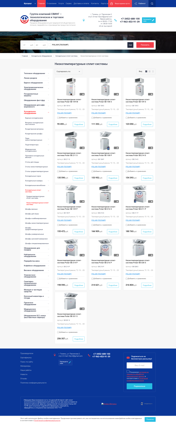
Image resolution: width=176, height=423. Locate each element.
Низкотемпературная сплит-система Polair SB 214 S (138, 154)
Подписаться (139, 386)
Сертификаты (26, 358)
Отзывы (23, 379)
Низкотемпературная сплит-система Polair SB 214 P (69, 261)
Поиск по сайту (26, 362)
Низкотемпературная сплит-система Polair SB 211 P (138, 208)
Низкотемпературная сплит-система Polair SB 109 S (138, 100)
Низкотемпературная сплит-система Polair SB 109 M (69, 100)
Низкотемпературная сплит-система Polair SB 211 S (69, 154)
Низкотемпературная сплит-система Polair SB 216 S (103, 208)
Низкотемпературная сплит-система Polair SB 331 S (69, 315)
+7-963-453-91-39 (130, 21)
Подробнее (78, 124)
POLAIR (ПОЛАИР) (60, 45)
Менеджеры (25, 366)
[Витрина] (146, 71)
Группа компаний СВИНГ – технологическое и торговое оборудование (47, 17)
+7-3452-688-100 (130, 18)
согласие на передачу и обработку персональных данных (138, 374)
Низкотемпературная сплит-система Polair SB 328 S (138, 261)
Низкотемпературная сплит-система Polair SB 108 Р (103, 154)
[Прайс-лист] (153, 71)
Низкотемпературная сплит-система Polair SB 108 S (103, 100)
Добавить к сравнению (68, 118)
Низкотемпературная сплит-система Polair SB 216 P (103, 261)
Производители (26, 353)
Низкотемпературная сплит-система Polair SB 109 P (69, 208)
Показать (145, 45)
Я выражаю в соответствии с (138, 376)
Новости (23, 374)
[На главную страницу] (24, 19)
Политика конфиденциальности (33, 383)
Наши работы (25, 370)
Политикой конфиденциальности (47, 420)
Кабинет (142, 3)
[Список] (149, 71)
